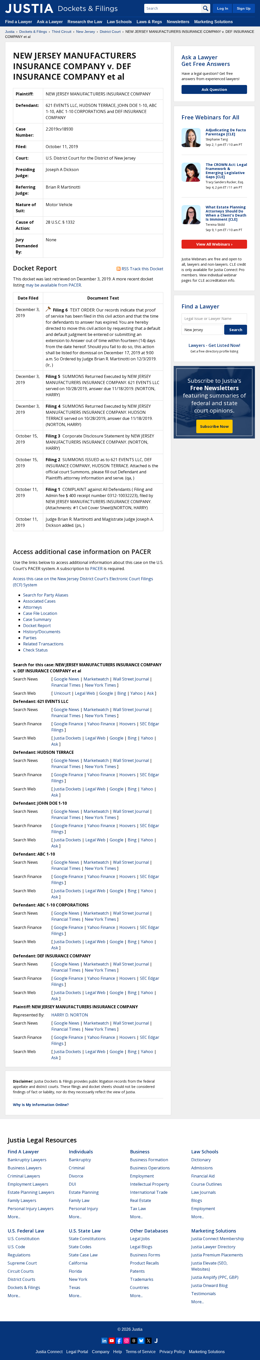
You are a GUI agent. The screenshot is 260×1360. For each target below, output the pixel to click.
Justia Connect (49, 1352)
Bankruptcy (80, 1160)
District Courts (21, 1279)
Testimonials (203, 1293)
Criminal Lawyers (24, 1176)
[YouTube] (112, 1341)
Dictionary (201, 1160)
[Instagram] (126, 1341)
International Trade (149, 1192)
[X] (148, 1341)
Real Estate (140, 1200)
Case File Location (40, 613)
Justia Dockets (67, 738)
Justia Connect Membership (217, 1238)
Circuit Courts (21, 1271)
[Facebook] (119, 1341)
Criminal (77, 1168)
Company (100, 1352)
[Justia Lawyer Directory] (156, 1341)
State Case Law (83, 1255)
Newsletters (178, 22)
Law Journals (203, 1192)
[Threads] (134, 1341)
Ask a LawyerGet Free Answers (206, 60)
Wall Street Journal (131, 679)
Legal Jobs (140, 1238)
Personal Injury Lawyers (31, 1208)
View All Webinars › (214, 244)
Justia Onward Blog (209, 1285)
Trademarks (141, 1279)
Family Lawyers (22, 1200)
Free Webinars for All (210, 117)
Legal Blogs (141, 1247)
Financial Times (65, 685)
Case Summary (37, 619)
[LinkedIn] (104, 1341)
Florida (75, 1271)
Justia (137, 1329)
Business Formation (149, 1160)
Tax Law (138, 1208)
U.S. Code (16, 1247)
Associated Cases (39, 601)
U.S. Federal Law (26, 1231)
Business (140, 1152)
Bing (121, 693)
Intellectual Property (149, 1184)
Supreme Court (22, 1263)
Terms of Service (141, 1352)
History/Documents (41, 631)
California (78, 1263)
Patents (137, 1271)
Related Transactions (43, 644)
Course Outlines (206, 1184)
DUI (72, 1184)
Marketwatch (96, 679)
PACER (96, 568)
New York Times (100, 685)
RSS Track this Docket (142, 269)
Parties (30, 638)
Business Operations (150, 1168)
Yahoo (137, 693)
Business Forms (145, 1255)
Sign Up (244, 8)
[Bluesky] (141, 1341)
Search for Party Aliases (45, 595)
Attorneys (32, 607)
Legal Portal (77, 1352)
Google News (66, 679)
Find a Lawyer (18, 22)
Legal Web (85, 693)
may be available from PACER (53, 285)
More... (14, 1217)
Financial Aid (203, 1176)
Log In (222, 8)
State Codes (80, 1247)
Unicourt (62, 693)
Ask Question (214, 89)
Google (106, 693)
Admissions (202, 1168)
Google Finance (68, 724)
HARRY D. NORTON (69, 1015)
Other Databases (149, 1231)
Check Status (35, 650)
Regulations (19, 1255)
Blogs (196, 1200)
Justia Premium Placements (217, 1255)
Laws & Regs (149, 22)
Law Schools (119, 22)
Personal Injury (83, 1208)
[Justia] (29, 8)
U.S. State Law (85, 1231)
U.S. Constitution (23, 1238)
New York (78, 1279)
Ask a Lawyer (50, 22)
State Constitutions (87, 1238)
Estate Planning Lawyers (31, 1192)
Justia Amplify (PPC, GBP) (214, 1277)
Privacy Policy (172, 1352)
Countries (139, 1287)
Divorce (76, 1176)
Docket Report (37, 625)
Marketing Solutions (213, 22)
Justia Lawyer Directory (213, 1247)
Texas (74, 1287)
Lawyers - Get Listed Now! (214, 345)
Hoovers (127, 724)
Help (117, 1352)
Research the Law (85, 22)
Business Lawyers (25, 1168)
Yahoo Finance (101, 724)
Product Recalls (144, 1263)
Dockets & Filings (24, 1287)
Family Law (79, 1200)
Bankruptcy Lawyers (27, 1160)
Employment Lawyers (28, 1184)
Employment (142, 1176)
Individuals (81, 1152)
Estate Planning (84, 1192)
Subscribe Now (214, 426)
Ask (150, 693)
